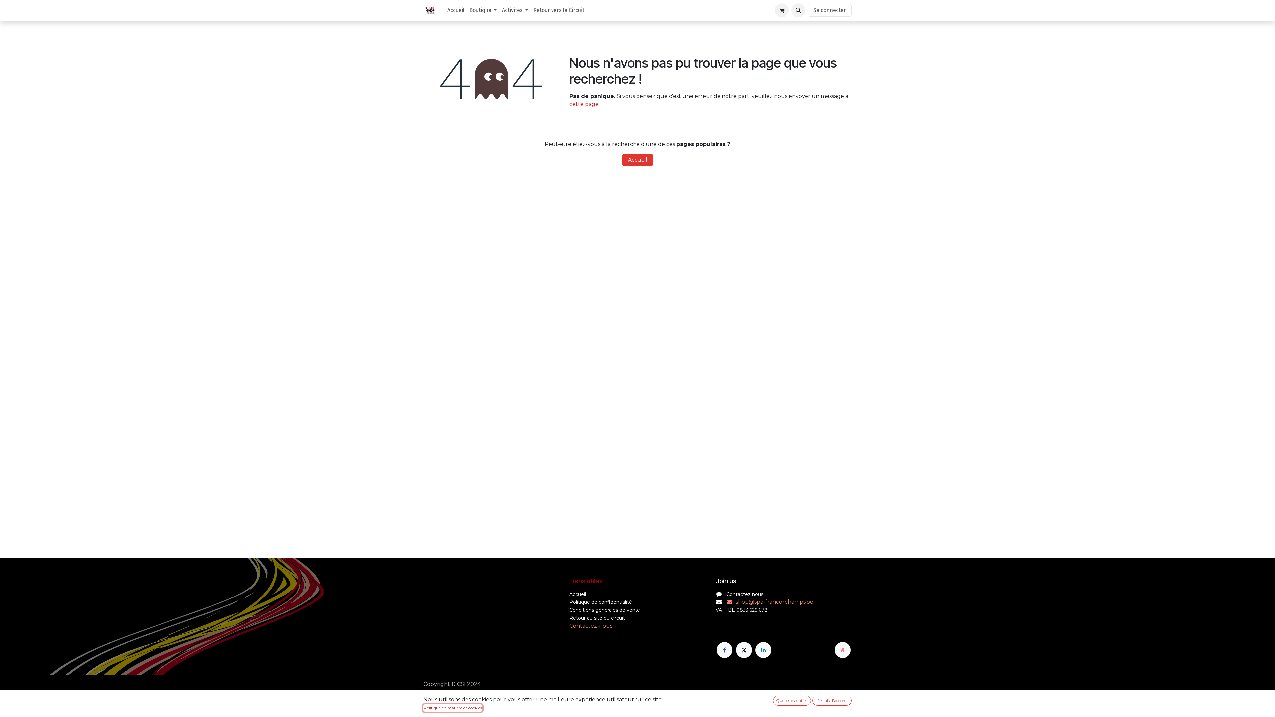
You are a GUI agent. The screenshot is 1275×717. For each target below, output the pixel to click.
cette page (584, 104)
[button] (798, 10)
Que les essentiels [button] (792, 700)
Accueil (637, 160)
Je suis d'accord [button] (832, 700)
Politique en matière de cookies (453, 707)
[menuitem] (456, 10)
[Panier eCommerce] (782, 10)
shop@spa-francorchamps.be (774, 602)
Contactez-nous (590, 626)
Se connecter (829, 10)
